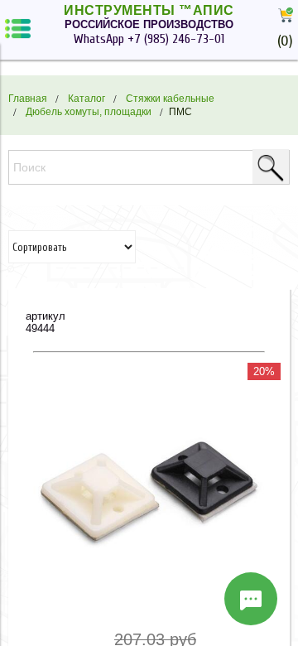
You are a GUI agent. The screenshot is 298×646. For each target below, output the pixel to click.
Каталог (86, 98)
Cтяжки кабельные (170, 98)
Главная (27, 98)
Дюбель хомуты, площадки (88, 111)
